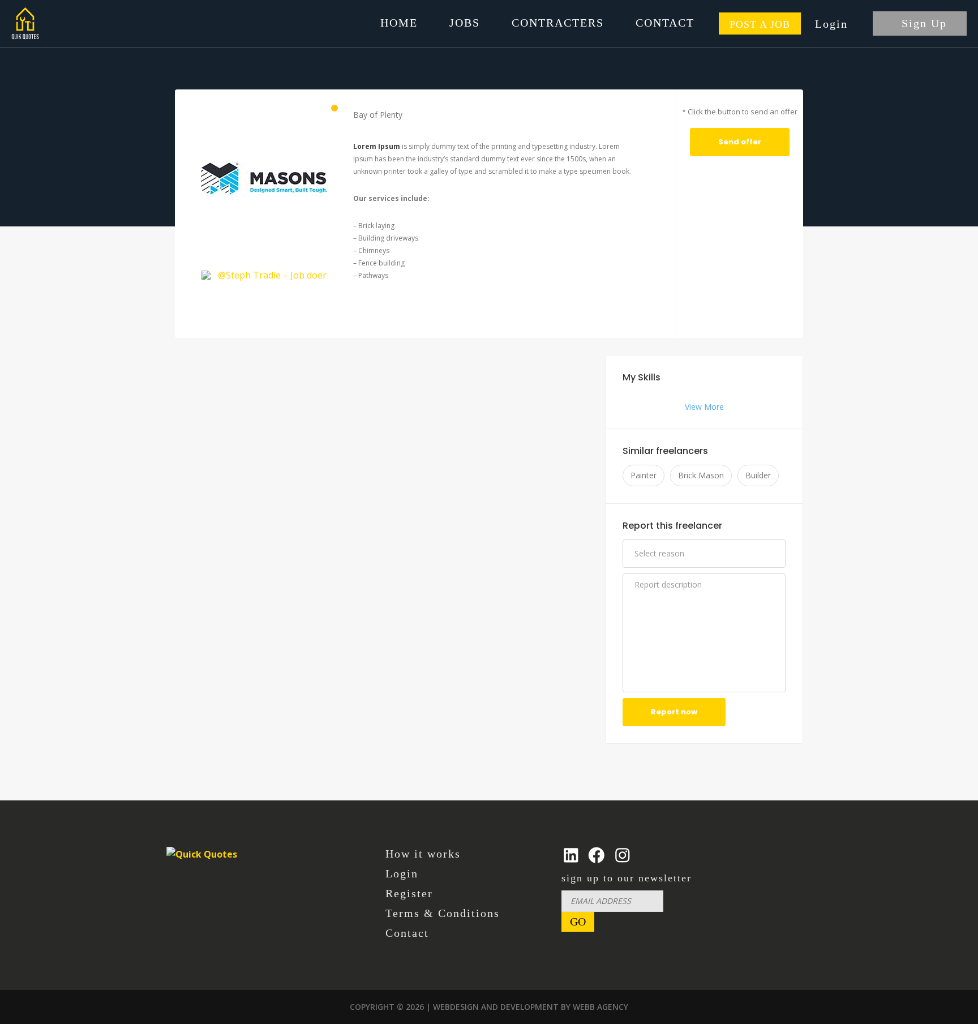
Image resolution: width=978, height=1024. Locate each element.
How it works (423, 853)
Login (401, 873)
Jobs (464, 22)
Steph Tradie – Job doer (276, 275)
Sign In (838, 24)
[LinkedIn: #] (571, 855)
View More (704, 407)
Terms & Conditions (442, 913)
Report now (674, 711)
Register (409, 893)
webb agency (600, 1006)
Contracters (558, 22)
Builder (758, 475)
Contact (665, 22)
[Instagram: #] (622, 855)
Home (399, 22)
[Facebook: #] (596, 855)
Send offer (739, 141)
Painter (643, 475)
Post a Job (760, 24)
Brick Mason (701, 475)
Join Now (920, 23)
